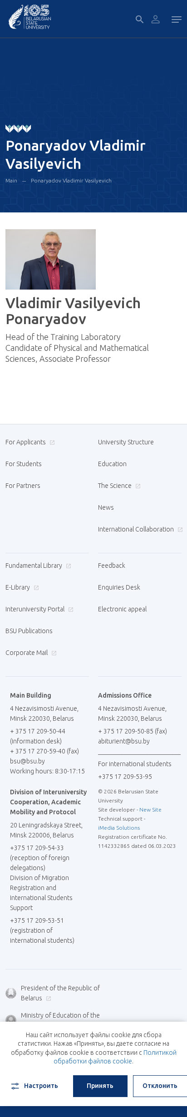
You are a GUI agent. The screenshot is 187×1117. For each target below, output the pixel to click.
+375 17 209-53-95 (125, 776)
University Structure (126, 442)
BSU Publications (29, 631)
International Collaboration (136, 529)
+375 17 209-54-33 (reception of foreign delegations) (39, 857)
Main (11, 180)
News (106, 507)
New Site (150, 809)
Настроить (41, 1085)
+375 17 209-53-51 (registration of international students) (42, 930)
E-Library (18, 587)
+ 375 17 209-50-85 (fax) (132, 731)
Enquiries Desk (119, 587)
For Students (23, 463)
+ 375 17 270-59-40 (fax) (44, 751)
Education (112, 463)
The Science (115, 485)
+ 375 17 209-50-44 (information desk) (37, 736)
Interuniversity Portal (35, 609)
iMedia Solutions (119, 828)
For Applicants (26, 442)
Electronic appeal (122, 609)
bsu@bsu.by (27, 761)
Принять (100, 1085)
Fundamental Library (34, 565)
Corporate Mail (27, 652)
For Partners (22, 485)
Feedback (111, 565)
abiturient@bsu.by (124, 741)
